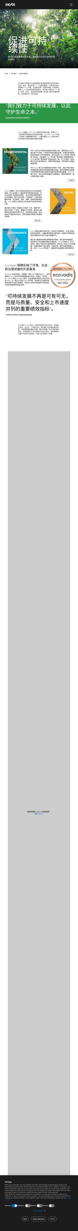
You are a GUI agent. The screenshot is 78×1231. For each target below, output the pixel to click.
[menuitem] (10, 4)
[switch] (28, 1205)
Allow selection (38, 1219)
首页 (6, 74)
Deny (25, 1219)
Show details (37, 1211)
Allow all (52, 1219)
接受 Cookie (39, 814)
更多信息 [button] (37, 220)
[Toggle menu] (71, 5)
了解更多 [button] (71, 180)
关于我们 (13, 74)
